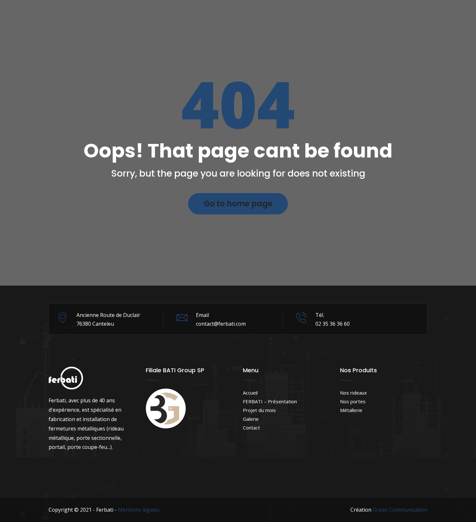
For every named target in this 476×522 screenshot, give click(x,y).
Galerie (251, 419)
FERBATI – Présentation (270, 401)
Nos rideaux (353, 392)
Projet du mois (259, 410)
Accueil (250, 392)
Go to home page (238, 203)
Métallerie (351, 410)
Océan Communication (400, 509)
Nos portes (353, 401)
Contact (251, 427)
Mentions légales (139, 509)
